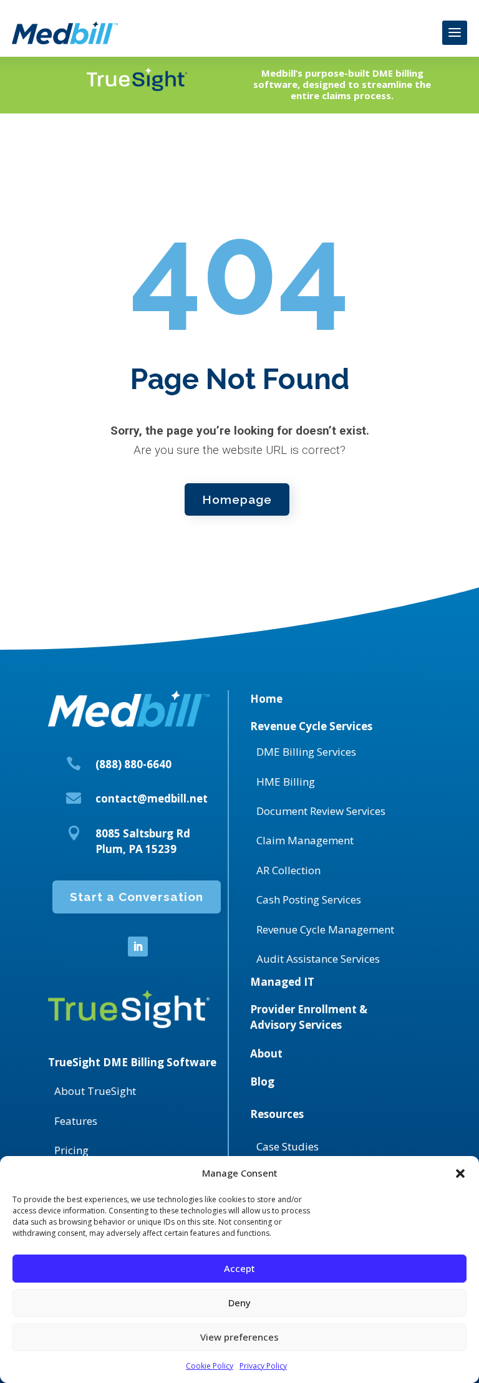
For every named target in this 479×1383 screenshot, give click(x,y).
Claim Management (305, 840)
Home (266, 699)
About (266, 1053)
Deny (239, 1302)
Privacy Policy (263, 1366)
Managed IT (282, 982)
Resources (277, 1114)
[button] (460, 1173)
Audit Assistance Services (318, 959)
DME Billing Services (306, 752)
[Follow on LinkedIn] (138, 947)
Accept (239, 1268)
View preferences (239, 1337)
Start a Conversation (136, 897)
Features (75, 1121)
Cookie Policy (209, 1366)
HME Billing (285, 781)
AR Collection (288, 870)
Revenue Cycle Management (325, 929)
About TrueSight (95, 1091)
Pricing (71, 1150)
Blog (262, 1081)
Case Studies (287, 1146)
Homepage (237, 499)
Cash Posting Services (308, 899)
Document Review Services (320, 811)
